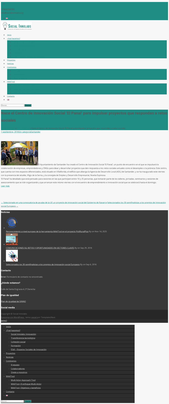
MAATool (11, 81)
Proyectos (11, 60)
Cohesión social (19, 49)
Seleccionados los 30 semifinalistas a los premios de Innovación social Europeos (43, 264)
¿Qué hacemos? (13, 38)
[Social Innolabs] (16, 29)
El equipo (17, 71)
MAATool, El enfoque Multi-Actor (26, 89)
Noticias (10, 63)
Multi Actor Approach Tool (24, 85)
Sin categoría (25, 132)
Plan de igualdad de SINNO (13, 301)
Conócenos (11, 67)
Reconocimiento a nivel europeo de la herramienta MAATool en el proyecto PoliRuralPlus (47, 231)
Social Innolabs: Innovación (24, 42)
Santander (35, 132)
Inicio (9, 35)
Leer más (5, 186)
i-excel (34, 317)
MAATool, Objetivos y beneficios (26, 92)
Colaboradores (19, 74)
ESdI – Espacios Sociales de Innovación (29, 56)
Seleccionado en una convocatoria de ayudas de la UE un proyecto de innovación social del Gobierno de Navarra (54, 202)
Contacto (11, 96)
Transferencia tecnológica (23, 46)
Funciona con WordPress (12, 317)
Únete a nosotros (20, 78)
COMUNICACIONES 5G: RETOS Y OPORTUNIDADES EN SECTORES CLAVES (40, 248)
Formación (17, 53)
